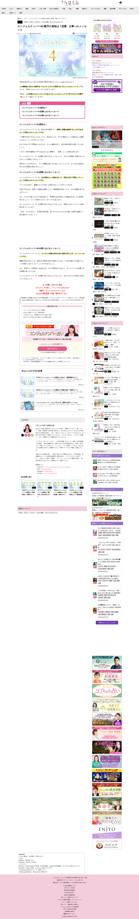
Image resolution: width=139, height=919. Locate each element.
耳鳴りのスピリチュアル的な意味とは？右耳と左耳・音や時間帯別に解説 (112, 355)
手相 (110, 418)
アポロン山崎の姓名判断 (69, 909)
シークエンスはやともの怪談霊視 (69, 906)
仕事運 (110, 580)
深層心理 (114, 334)
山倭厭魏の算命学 (69, 911)
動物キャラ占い (96, 396)
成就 (94, 361)
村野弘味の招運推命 (69, 890)
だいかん (100, 566)
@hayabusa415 (46, 469)
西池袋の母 (112, 266)
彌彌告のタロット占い (69, 913)
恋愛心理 (114, 371)
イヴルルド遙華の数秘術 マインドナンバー (69, 899)
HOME (4, 8)
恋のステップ (102, 348)
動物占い (112, 204)
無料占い (19, 8)
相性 (113, 289)
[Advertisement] (52, 231)
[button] (107, 139)
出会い (70, 8)
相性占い (84, 8)
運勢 (105, 8)
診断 (20, 12)
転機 (118, 580)
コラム (11, 8)
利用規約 (50, 361)
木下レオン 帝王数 (69, 887)
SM (118, 371)
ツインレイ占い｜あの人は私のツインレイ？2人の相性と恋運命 (112, 285)
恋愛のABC (95, 348)
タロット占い (123, 8)
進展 (102, 254)
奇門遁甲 (95, 242)
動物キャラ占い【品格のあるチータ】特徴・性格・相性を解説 (112, 390)
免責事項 (59, 880)
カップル (111, 346)
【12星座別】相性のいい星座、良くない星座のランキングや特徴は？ (112, 439)
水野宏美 (100, 595)
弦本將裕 (106, 204)
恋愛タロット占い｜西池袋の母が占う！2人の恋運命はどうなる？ (112, 260)
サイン (38, 22)
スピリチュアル (115, 359)
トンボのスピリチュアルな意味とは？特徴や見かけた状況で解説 (112, 402)
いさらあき (103, 291)
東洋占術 (107, 612)
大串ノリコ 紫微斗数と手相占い (69, 904)
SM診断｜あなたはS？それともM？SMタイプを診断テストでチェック (112, 367)
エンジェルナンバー (57, 22)
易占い (4, 12)
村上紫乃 (115, 316)
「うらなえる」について (58, 877)
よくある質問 (73, 882)
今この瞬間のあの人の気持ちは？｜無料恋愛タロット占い (112, 297)
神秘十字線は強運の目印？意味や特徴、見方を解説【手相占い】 (112, 414)
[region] (107, 140)
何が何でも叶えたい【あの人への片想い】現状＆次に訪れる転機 (112, 273)
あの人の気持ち (54, 8)
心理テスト (12, 12)
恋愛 (94, 254)
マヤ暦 (94, 229)
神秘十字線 (100, 421)
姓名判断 (112, 8)
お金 (115, 580)
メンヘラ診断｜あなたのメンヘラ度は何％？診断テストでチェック (112, 330)
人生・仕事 (42, 8)
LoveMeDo (101, 612)
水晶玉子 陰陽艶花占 (69, 895)
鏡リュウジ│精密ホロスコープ (69, 897)
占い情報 (46, 22)
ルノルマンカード (108, 383)
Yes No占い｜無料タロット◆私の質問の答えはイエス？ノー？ (106, 143)
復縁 (77, 8)
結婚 (27, 8)
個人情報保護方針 (36, 361)
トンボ (99, 408)
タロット (100, 217)
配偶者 (116, 612)
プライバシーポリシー (69, 880)
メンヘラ (95, 336)
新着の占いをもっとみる (107, 622)
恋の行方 (118, 532)
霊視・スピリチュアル (108, 532)
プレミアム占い (95, 8)
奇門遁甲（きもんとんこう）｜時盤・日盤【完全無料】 (112, 235)
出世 (99, 583)
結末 (103, 552)
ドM (97, 373)
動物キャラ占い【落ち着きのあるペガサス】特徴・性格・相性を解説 (112, 427)
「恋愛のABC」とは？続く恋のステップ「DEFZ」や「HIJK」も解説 (112, 342)
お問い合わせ (82, 882)
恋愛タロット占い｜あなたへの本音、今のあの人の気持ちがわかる (112, 310)
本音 (99, 279)
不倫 (63, 8)
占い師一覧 (79, 880)
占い (112, 202)
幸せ (26, 22)
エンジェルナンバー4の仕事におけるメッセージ (40, 115)
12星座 (118, 443)
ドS (93, 373)
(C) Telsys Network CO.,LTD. (69, 916)
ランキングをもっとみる (107, 41)
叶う (32, 22)
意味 (115, 381)
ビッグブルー (101, 549)
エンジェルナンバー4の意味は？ (34, 108)
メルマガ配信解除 (64, 882)
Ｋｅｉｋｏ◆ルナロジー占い (70, 902)
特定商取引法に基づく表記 (80, 877)
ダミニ (100, 580)
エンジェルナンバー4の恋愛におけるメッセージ (40, 111)
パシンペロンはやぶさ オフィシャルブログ (58, 467)
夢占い (132, 8)
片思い (34, 8)
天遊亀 (100, 532)
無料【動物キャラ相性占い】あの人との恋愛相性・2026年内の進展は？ (112, 248)
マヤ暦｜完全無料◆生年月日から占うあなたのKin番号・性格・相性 (112, 223)
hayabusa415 (48, 471)
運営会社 (55, 882)
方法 (110, 359)
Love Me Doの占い (69, 892)
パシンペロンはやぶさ (81, 33)
